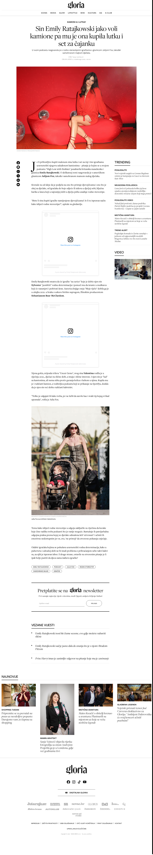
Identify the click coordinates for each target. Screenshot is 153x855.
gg (100, 13)
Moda (53, 13)
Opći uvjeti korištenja (86, 823)
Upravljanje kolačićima (76, 829)
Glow (62, 13)
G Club (108, 13)
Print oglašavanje (104, 823)
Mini (83, 13)
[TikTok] (79, 782)
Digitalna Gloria (79, 792)
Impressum (35, 823)
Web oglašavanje (67, 823)
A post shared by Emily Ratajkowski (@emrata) (70, 272)
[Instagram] (73, 782)
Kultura (92, 13)
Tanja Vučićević (77, 57)
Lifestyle (72, 13)
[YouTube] (84, 782)
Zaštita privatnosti (50, 823)
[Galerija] (76, 108)
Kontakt (118, 823)
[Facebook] (68, 782)
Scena (44, 13)
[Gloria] (76, 5)
